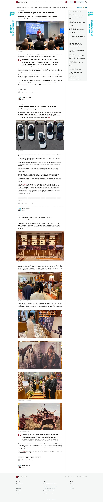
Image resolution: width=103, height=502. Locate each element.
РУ (74, 2)
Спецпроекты (45, 7)
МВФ (53, 18)
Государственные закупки (48, 493)
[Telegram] (26, 92)
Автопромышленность (34, 198)
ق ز (81, 2)
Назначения (27, 7)
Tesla (20, 200)
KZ (70, 2)
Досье (40, 7)
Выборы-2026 (65, 7)
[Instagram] (19, 92)
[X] (33, 92)
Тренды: (18, 7)
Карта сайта (72, 483)
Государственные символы (49, 488)
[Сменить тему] (67, 2)
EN (76, 2)
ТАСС (48, 117)
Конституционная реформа (55, 7)
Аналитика (54, 2)
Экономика (18, 490)
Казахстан (21, 457)
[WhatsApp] (22, 92)
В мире (32, 457)
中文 (79, 2)
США (59, 198)
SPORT (60, 2)
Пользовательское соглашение (50, 483)
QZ (72, 2)
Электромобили (23, 198)
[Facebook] (29, 92)
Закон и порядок (34, 7)
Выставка (38, 457)
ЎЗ (83, 2)
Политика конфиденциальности (50, 486)
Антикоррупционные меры (48, 490)
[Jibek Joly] (79, 7)
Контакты (72, 486)
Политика (18, 486)
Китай (20, 89)
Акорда (22, 7)
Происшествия (19, 483)
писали (24, 84)
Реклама (72, 488)
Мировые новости (51, 198)
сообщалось (24, 184)
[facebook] (74, 476)
